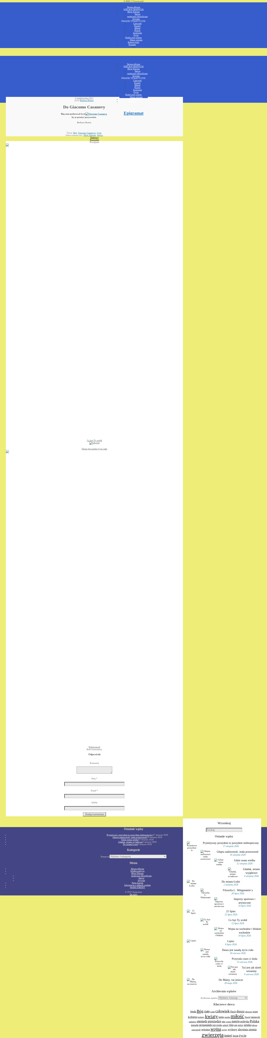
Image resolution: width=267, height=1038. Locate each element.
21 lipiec (231, 911)
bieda (193, 1011)
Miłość (137, 28)
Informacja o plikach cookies (137, 885)
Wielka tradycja (137, 871)
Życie (136, 35)
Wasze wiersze (136, 40)
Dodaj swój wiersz (133, 37)
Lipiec (230, 941)
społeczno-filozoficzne (137, 16)
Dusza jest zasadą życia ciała (237, 949)
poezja (236, 1021)
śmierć (228, 1035)
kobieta (192, 1016)
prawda (195, 1025)
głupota (248, 1012)
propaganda (205, 1024)
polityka (244, 1021)
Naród (247, 1017)
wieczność (196, 1029)
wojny (224, 1029)
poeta (228, 1021)
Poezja (137, 30)
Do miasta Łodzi (231, 881)
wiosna (205, 1029)
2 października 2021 (84, 98)
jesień (255, 1011)
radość (225, 1025)
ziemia (253, 1029)
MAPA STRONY (137, 887)
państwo (192, 1022)
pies (224, 1021)
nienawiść (255, 1017)
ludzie (221, 1017)
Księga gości (133, 42)
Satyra (137, 14)
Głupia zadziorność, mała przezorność (238, 851)
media (227, 1017)
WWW (94, 802)
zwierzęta (213, 1035)
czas (212, 1011)
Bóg (75, 133)
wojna (216, 1029)
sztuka (248, 1024)
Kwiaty (137, 26)
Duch (233, 1011)
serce (240, 1025)
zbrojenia (243, 1029)
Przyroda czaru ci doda (244, 958)
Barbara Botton (87, 100)
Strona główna (133, 7)
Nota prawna (137, 883)
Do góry (133, 894)
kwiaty (211, 1016)
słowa (254, 1025)
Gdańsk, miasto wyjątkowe (130, 842)
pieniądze (214, 1021)
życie (99, 133)
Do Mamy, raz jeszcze (231, 979)
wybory (232, 1029)
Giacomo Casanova (87, 133)
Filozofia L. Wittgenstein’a (238, 890)
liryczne (136, 19)
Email (94, 790)
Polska (254, 1021)
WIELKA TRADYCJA (134, 9)
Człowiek (137, 23)
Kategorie (105, 856)
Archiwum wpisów (209, 998)
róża (231, 1025)
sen (235, 1025)
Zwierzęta (137, 33)
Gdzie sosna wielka (244, 860)
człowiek (222, 1011)
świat (235, 1035)
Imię (94, 778)
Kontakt (132, 44)
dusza (241, 1011)
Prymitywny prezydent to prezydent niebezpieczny (231, 842)
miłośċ (237, 1016)
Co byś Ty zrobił (237, 920)
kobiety (201, 1017)
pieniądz (202, 1021)
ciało (207, 1011)
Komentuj (94, 763)
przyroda (217, 1025)
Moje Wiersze (133, 12)
